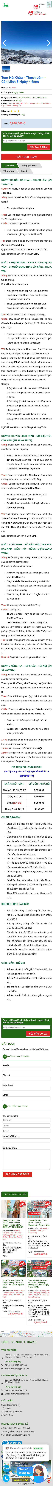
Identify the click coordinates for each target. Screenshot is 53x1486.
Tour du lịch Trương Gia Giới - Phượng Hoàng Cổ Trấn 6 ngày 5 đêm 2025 (38, 1283)
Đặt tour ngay (26, 156)
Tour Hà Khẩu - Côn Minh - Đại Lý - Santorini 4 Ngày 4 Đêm (39, 1222)
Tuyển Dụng (7, 1415)
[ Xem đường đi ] (13, 1361)
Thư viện (6, 1408)
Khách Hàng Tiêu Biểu (12, 1411)
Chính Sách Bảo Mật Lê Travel (16, 1428)
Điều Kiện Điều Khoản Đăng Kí (16, 1435)
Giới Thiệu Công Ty (11, 1405)
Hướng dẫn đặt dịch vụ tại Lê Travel (18, 1431)
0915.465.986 (40, 14)
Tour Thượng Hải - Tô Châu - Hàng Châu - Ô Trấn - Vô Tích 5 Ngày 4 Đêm (13, 1283)
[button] (48, 43)
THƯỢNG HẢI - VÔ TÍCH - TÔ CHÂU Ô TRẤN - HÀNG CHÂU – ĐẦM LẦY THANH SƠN (13, 1223)
